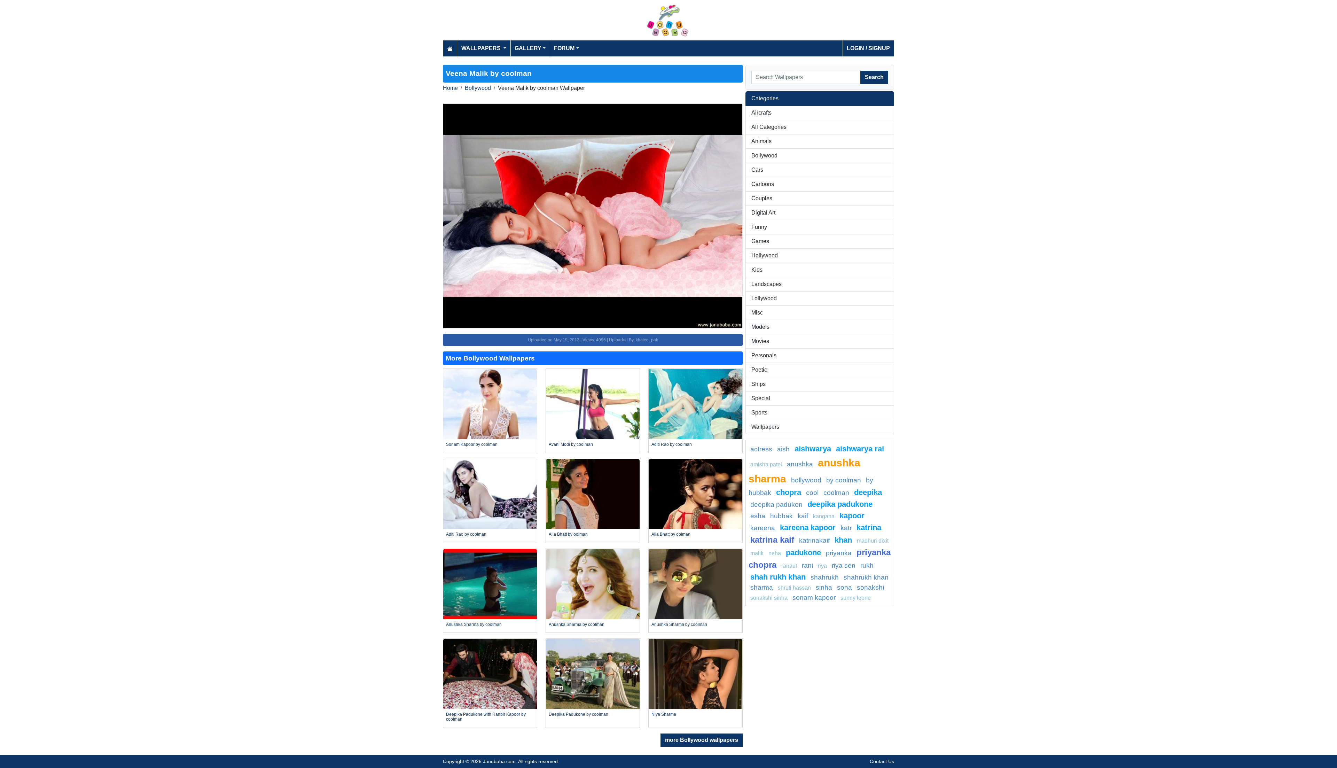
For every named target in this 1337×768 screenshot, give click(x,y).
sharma (761, 587)
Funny (759, 227)
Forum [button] (564, 48)
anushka (800, 464)
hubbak (781, 516)
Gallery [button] (528, 48)
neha (774, 553)
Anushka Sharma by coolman (474, 624)
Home (450, 88)
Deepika (868, 492)
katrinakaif (814, 540)
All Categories (769, 127)
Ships (758, 384)
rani (807, 565)
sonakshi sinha (769, 598)
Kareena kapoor (808, 527)
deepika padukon (776, 504)
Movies (760, 341)
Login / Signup (868, 48)
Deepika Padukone (840, 504)
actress (761, 449)
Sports (759, 413)
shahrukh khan (866, 577)
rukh (867, 565)
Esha (757, 516)
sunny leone (855, 598)
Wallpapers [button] (481, 48)
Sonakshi (870, 587)
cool (812, 492)
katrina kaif (772, 539)
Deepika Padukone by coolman (578, 714)
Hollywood (764, 255)
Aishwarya (813, 448)
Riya (822, 566)
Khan (843, 540)
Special (760, 398)
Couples (761, 198)
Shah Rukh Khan (778, 577)
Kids (757, 270)
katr (846, 528)
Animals (761, 141)
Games (760, 241)
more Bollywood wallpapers (701, 740)
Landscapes (766, 284)
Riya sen (843, 565)
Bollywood (478, 88)
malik (757, 553)
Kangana (824, 516)
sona (844, 587)
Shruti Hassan (794, 588)
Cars (757, 170)
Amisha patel (766, 464)
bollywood (806, 480)
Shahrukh (825, 577)
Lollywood (764, 298)
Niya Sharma (663, 714)
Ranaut (789, 566)
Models (760, 327)
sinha (824, 587)
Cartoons (762, 184)
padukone (803, 552)
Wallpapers (765, 427)
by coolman (843, 480)
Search (874, 77)
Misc (757, 313)
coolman (836, 492)
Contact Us (882, 761)
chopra (788, 492)
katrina (869, 527)
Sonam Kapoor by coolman (472, 444)
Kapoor (852, 515)
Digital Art (763, 213)
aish (783, 449)
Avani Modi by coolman (571, 444)
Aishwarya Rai (860, 448)
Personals (763, 355)
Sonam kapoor (814, 597)
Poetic (759, 370)
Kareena (762, 528)
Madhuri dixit (873, 541)
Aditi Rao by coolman (671, 444)
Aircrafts (761, 113)
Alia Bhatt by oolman (568, 534)
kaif (803, 516)
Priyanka (839, 553)
